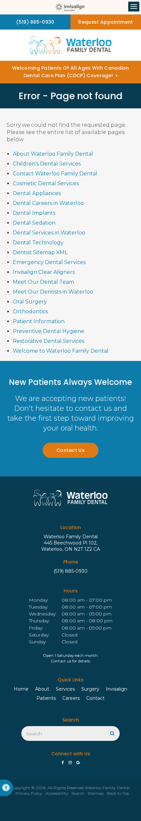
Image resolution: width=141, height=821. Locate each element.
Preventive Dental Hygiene (48, 331)
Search (77, 793)
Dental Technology (38, 242)
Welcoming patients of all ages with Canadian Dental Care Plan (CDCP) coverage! (70, 72)
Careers (71, 698)
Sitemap (96, 793)
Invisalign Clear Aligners (44, 272)
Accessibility (57, 793)
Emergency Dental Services (49, 262)
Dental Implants (34, 213)
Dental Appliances (37, 193)
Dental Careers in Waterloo (48, 203)
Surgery (90, 689)
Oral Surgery (30, 302)
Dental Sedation (34, 223)
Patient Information (39, 321)
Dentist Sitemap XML (40, 252)
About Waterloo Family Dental (53, 154)
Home (21, 689)
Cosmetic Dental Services (46, 183)
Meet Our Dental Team (43, 282)
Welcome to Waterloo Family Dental (61, 351)
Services (65, 689)
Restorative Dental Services (48, 341)
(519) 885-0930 (70, 571)
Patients (46, 698)
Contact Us (70, 450)
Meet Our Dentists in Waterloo (53, 292)
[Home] (70, 45)
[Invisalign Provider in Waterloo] (70, 7)
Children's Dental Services (47, 164)
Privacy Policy (28, 793)
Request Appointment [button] (105, 22)
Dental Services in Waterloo (49, 233)
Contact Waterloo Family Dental (55, 173)
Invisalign (116, 689)
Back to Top (118, 793)
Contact (95, 698)
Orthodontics (30, 311)
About (42, 689)
